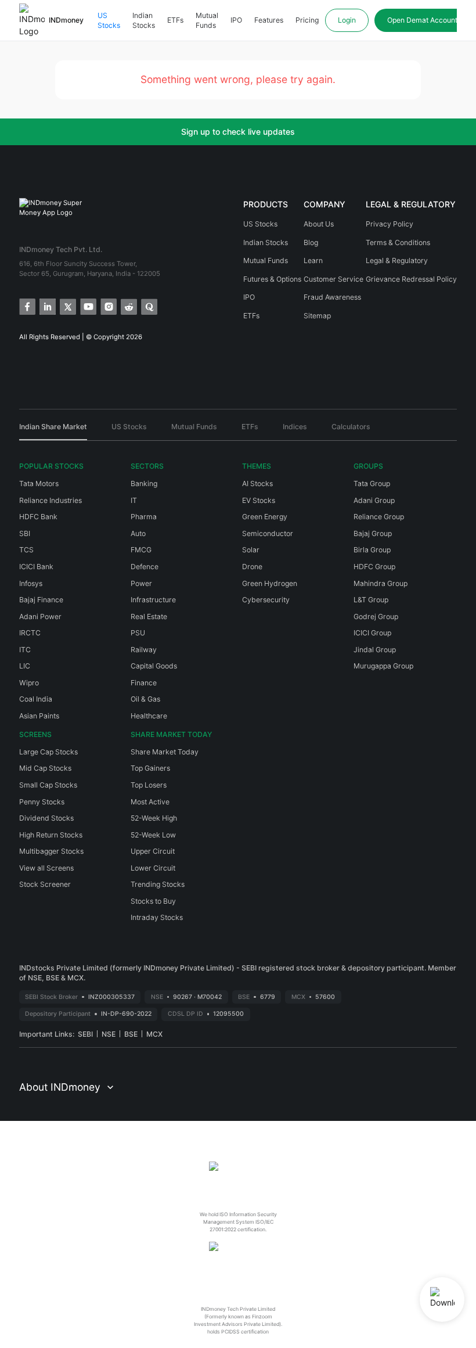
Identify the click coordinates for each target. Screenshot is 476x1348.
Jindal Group (375, 649)
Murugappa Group (383, 666)
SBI (24, 533)
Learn (313, 260)
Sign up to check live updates (238, 131)
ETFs (175, 20)
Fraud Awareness (332, 297)
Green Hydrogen (269, 583)
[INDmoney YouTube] (87, 306)
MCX (154, 1034)
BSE (131, 1034)
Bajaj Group (373, 533)
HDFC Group (374, 566)
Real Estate (149, 616)
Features (268, 20)
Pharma (144, 516)
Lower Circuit (153, 868)
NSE (109, 1034)
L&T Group (371, 599)
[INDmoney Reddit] (128, 306)
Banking (144, 483)
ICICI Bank (36, 566)
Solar (250, 549)
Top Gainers (150, 768)
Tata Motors (39, 483)
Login (347, 20)
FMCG (141, 549)
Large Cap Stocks (48, 751)
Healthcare (149, 715)
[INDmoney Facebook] (26, 306)
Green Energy (264, 516)
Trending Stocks (158, 884)
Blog (311, 242)
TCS (26, 549)
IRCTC (30, 632)
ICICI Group (372, 632)
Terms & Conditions (398, 242)
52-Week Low (153, 835)
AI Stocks (257, 483)
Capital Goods (154, 666)
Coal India (35, 699)
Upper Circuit (153, 851)
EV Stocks (258, 500)
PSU (138, 632)
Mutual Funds (207, 20)
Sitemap (317, 315)
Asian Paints (39, 715)
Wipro (29, 682)
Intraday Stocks (157, 917)
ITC (25, 649)
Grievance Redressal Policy (411, 279)
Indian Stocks (143, 20)
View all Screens (46, 868)
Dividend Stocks (46, 818)
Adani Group (374, 500)
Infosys (30, 583)
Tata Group (372, 483)
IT (134, 500)
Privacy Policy (389, 224)
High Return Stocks (50, 835)
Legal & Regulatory (397, 260)
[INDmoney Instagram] (107, 306)
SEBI (85, 1034)
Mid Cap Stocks (45, 768)
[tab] (53, 431)
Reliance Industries (50, 500)
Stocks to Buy (153, 901)
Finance (144, 682)
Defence (144, 566)
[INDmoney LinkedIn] (46, 306)
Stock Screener (45, 884)
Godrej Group (376, 616)
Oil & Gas (145, 699)
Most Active (150, 801)
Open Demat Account (422, 20)
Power (141, 583)
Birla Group (372, 549)
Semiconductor (267, 533)
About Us (319, 224)
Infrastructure (153, 599)
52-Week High (154, 818)
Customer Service (333, 279)
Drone (252, 566)
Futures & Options (272, 279)
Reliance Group (379, 516)
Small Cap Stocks (48, 785)
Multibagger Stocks (51, 851)
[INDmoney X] (67, 306)
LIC (24, 666)
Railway (144, 649)
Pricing (307, 20)
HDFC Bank (38, 516)
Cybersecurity (266, 599)
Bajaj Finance (41, 599)
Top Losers (149, 785)
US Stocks (109, 20)
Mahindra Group (381, 583)
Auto (138, 533)
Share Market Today (165, 751)
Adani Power (40, 616)
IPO (236, 20)
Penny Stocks (41, 801)
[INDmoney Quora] (148, 306)
